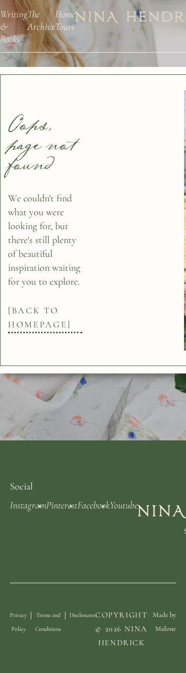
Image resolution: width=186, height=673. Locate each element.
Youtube (124, 504)
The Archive (41, 19)
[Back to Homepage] (39, 317)
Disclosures (98, 577)
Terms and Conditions (57, 584)
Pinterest (61, 504)
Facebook (93, 504)
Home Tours (65, 19)
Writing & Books (13, 26)
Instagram (28, 504)
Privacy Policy (21, 584)
